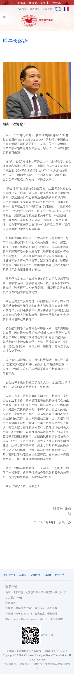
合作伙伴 (8, 574)
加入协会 (34, 8)
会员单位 (21, 574)
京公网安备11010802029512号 (25, 650)
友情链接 (35, 574)
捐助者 (47, 574)
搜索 (24, 8)
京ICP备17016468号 (56, 650)
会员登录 (47, 8)
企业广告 (60, 574)
